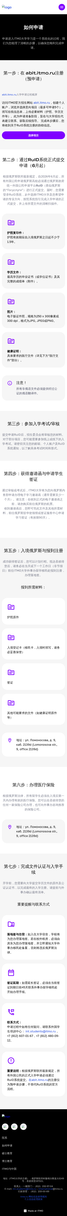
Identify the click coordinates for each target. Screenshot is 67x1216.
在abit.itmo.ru (38, 1080)
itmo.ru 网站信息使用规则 (33, 1196)
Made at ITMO (35, 1211)
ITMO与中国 (9, 1168)
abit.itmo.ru (9, 94)
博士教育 (7, 1161)
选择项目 (33, 135)
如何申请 (7, 1145)
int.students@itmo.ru (41, 1031)
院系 (4, 1137)
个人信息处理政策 (33, 1199)
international (45, 1188)
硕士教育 (7, 1153)
